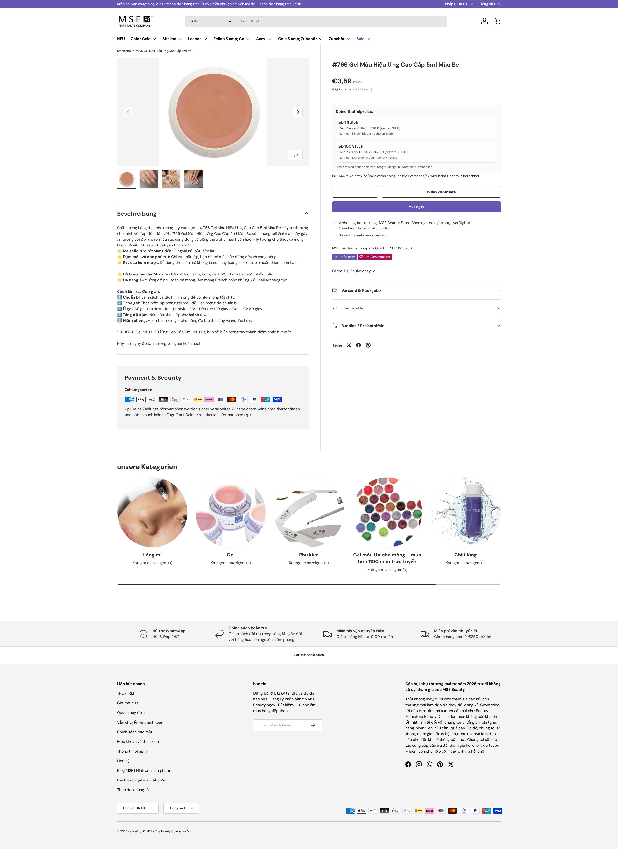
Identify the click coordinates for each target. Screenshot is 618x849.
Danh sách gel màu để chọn (141, 780)
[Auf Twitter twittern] (349, 345)
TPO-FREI (125, 693)
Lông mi (152, 555)
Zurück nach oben (309, 655)
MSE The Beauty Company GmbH (359, 248)
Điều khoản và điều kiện (138, 741)
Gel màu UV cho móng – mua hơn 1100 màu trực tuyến (387, 558)
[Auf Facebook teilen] (358, 345)
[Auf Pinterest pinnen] (368, 345)
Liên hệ (123, 760)
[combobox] (316, 21)
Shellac (169, 38)
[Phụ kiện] (309, 512)
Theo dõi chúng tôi (133, 789)
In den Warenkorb (441, 192)
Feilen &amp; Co (228, 38)
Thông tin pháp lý (132, 751)
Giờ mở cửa (128, 702)
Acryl (261, 38)
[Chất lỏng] (466, 512)
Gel (231, 555)
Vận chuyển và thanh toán (140, 722)
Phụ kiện (309, 555)
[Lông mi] (152, 512)
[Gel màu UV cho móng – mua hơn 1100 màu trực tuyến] (387, 512)
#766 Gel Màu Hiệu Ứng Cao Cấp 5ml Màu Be (164, 51)
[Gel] (231, 512)
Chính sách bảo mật (134, 731)
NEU (121, 38)
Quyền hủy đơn (131, 712)
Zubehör (337, 38)
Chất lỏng (465, 555)
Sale (361, 38)
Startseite (124, 51)
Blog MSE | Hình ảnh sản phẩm (143, 770)
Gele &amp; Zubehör (297, 38)
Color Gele (141, 38)
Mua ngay (416, 207)
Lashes (195, 38)
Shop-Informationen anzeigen (362, 235)
